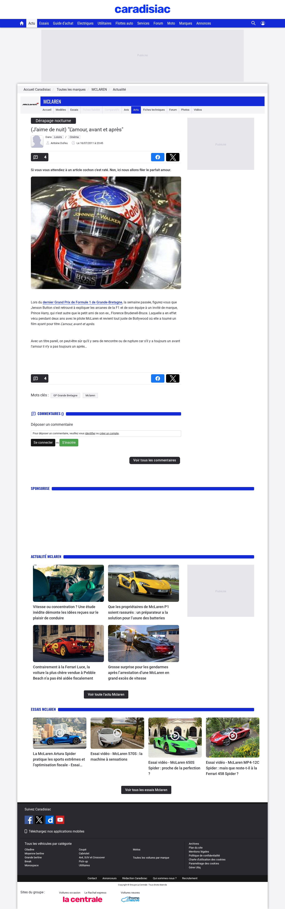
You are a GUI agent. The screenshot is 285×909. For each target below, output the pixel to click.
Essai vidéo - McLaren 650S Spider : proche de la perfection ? (174, 768)
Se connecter (43, 442)
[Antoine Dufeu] (37, 146)
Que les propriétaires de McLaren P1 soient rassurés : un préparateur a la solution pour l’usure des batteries (138, 612)
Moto (171, 23)
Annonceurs (109, 878)
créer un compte (109, 433)
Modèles (61, 109)
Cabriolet (84, 853)
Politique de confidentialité (204, 855)
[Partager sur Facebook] (158, 155)
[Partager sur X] (173, 155)
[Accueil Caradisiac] (21, 23)
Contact (92, 878)
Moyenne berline (34, 853)
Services (143, 23)
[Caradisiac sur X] (39, 820)
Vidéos (198, 109)
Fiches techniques (154, 109)
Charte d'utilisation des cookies (207, 859)
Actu (31, 23)
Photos (185, 109)
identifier (90, 433)
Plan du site (196, 847)
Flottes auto (124, 23)
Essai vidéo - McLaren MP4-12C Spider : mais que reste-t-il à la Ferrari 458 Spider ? (232, 768)
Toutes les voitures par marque (151, 857)
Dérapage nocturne (53, 120)
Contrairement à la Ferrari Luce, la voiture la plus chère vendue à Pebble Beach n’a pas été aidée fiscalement (64, 672)
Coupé (82, 849)
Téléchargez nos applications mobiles (56, 831)
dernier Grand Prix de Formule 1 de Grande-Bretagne (82, 302)
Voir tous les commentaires (154, 460)
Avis (126, 109)
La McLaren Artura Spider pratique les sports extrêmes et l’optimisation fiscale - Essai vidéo (59, 759)
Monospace (32, 865)
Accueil (47, 109)
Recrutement (189, 878)
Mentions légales (199, 851)
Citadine (29, 849)
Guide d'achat (63, 23)
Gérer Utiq (195, 867)
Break (28, 861)
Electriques (85, 23)
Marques (185, 23)
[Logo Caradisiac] (142, 16)
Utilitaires (104, 23)
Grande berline (33, 857)
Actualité (119, 89)
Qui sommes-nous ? (165, 878)
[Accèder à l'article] (68, 583)
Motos (136, 849)
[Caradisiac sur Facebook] (29, 820)
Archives (194, 843)
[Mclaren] (30, 109)
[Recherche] (253, 23)
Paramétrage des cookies (204, 863)
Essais (44, 23)
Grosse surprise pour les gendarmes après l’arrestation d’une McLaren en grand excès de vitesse (138, 672)
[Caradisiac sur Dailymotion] (50, 820)
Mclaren (52, 101)
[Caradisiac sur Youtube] (60, 820)
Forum (158, 23)
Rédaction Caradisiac (134, 878)
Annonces (203, 23)
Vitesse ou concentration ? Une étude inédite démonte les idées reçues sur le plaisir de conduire (65, 612)
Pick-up (83, 861)
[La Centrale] (82, 903)
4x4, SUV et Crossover (92, 857)
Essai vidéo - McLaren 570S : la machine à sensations (116, 756)
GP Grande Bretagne (65, 395)
